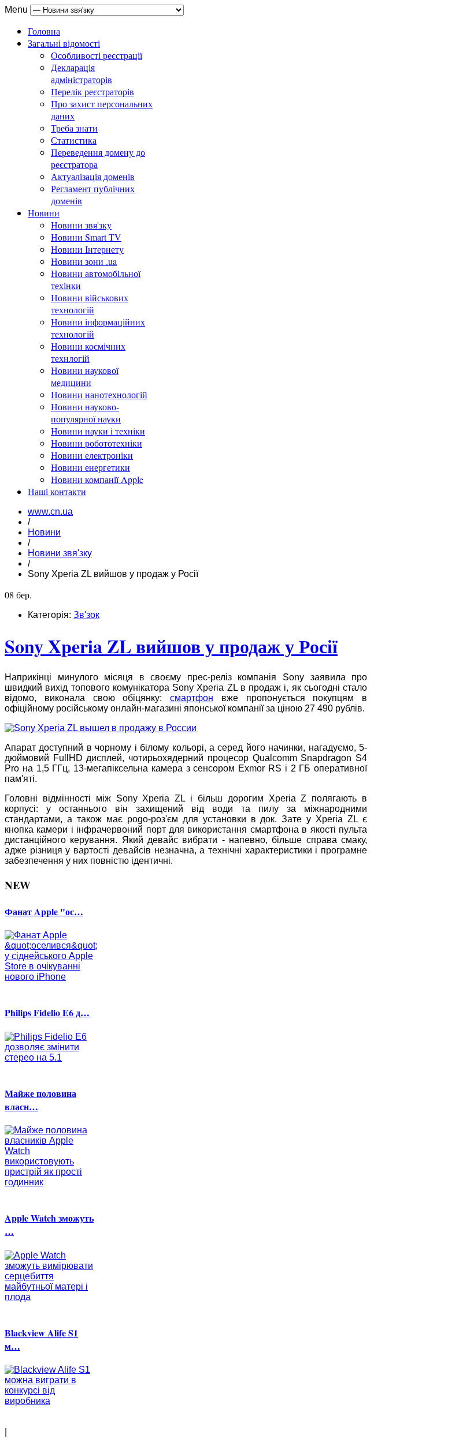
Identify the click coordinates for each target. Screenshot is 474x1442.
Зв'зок (86, 615)
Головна (44, 31)
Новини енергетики (90, 467)
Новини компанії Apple (97, 479)
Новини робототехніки (96, 443)
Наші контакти (57, 491)
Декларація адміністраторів (81, 73)
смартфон (191, 698)
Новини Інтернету (87, 249)
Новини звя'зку (81, 225)
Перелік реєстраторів (92, 91)
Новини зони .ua (84, 261)
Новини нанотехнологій (99, 394)
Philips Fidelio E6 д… (47, 1012)
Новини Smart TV (86, 237)
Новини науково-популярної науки (86, 412)
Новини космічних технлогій (88, 352)
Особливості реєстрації (96, 55)
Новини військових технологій (89, 303)
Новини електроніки (92, 455)
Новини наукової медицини (84, 376)
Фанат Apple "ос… (44, 911)
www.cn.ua (50, 511)
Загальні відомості (64, 43)
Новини (44, 213)
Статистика (74, 140)
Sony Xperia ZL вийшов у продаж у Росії (171, 646)
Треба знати (74, 128)
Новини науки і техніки (98, 431)
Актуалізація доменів (93, 176)
